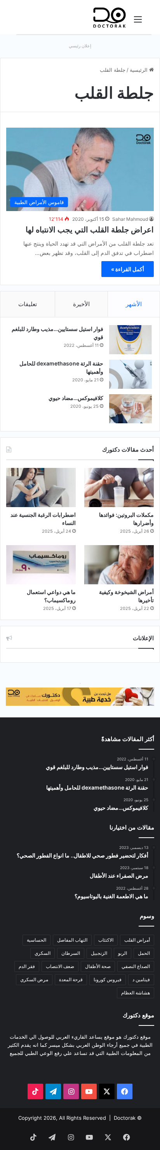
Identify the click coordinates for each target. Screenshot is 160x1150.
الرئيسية (139, 70)
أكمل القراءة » (127, 269)
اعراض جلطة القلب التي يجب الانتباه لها (90, 229)
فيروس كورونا (108, 979)
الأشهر (134, 304)
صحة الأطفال (98, 966)
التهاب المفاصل (72, 940)
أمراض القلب (137, 940)
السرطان (70, 953)
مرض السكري (34, 979)
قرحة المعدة (71, 979)
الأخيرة (81, 304)
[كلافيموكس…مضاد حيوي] (130, 408)
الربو (122, 953)
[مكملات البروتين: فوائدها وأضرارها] (119, 487)
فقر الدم (27, 966)
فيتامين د (141, 979)
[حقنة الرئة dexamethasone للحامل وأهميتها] (130, 374)
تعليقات (27, 304)
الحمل (144, 953)
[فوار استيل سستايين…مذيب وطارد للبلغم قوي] (130, 339)
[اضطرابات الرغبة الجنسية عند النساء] (41, 487)
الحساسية (36, 940)
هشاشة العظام (135, 993)
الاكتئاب (105, 940)
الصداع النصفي (136, 966)
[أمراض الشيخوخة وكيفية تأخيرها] (119, 564)
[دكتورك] (109, 17)
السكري (42, 953)
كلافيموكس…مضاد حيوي (76, 398)
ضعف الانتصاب (60, 966)
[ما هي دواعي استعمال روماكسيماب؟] (41, 564)
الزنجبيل (99, 953)
